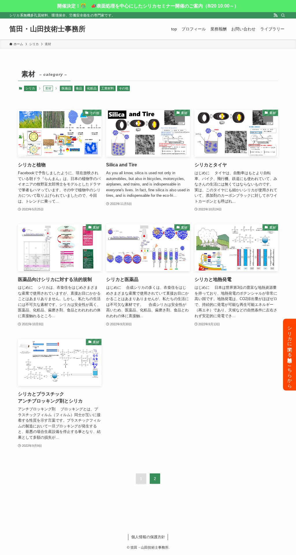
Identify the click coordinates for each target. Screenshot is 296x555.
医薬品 (66, 88)
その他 (123, 88)
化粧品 (92, 88)
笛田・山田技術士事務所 (47, 28)
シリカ (30, 88)
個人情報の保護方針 (148, 537)
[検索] (283, 15)
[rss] (275, 15)
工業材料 (107, 88)
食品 (79, 88)
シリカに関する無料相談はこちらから (289, 354)
